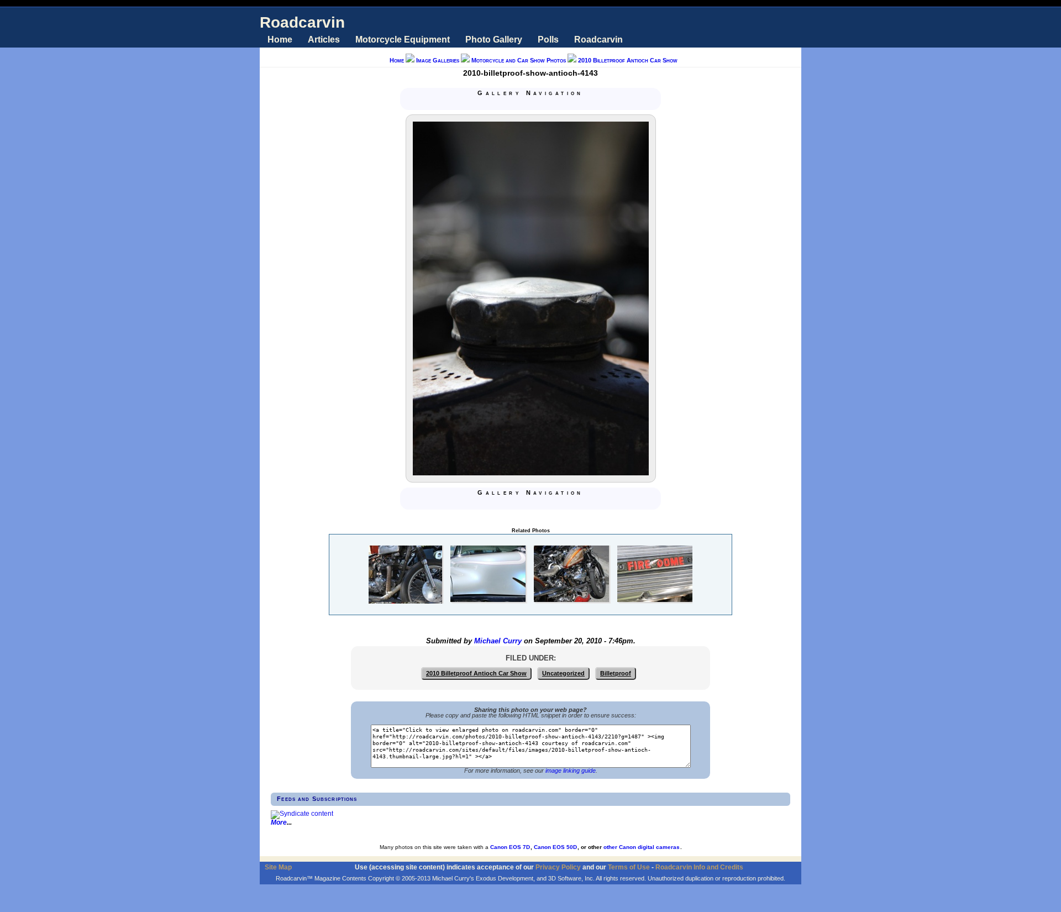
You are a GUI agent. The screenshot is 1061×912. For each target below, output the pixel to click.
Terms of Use (629, 867)
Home (279, 39)
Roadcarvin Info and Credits (699, 867)
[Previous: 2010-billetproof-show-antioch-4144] (517, 104)
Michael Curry (498, 641)
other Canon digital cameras (641, 847)
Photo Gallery (493, 39)
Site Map (278, 867)
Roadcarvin (302, 22)
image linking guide (570, 770)
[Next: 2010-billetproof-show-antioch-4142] (543, 104)
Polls (548, 39)
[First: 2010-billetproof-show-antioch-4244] (504, 104)
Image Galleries (437, 60)
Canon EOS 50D (555, 847)
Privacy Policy (558, 867)
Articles (324, 39)
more (279, 822)
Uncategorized (563, 673)
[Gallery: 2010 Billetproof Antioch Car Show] (530, 104)
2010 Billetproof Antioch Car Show (627, 60)
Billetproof (615, 673)
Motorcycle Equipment (402, 39)
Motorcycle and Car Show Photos (518, 60)
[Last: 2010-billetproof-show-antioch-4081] (557, 104)
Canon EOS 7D (510, 847)
